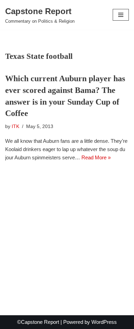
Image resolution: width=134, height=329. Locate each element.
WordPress (104, 322)
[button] (121, 15)
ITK (15, 126)
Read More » (96, 157)
